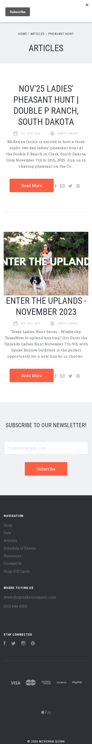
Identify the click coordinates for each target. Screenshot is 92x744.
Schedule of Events (20, 548)
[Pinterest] (33, 644)
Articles (10, 540)
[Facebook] (5, 644)
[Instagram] (23, 644)
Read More (31, 185)
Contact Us (13, 563)
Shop (8, 525)
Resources (13, 556)
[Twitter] (13, 644)
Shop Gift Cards (17, 571)
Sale (7, 532)
